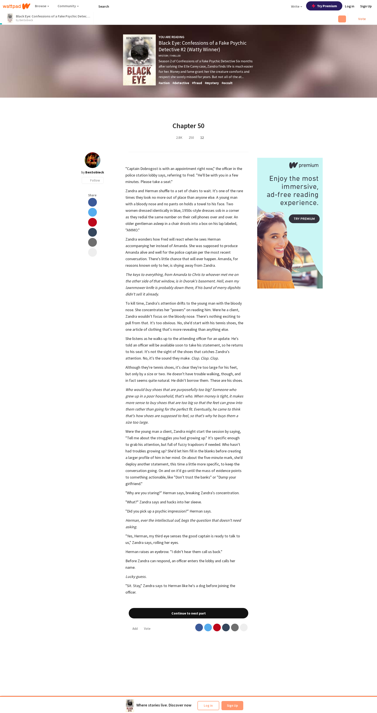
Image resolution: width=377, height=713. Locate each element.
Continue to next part (188, 613)
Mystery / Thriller (169, 55)
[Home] (16, 6)
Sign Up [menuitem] (366, 6)
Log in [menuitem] (349, 6)
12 (203, 137)
